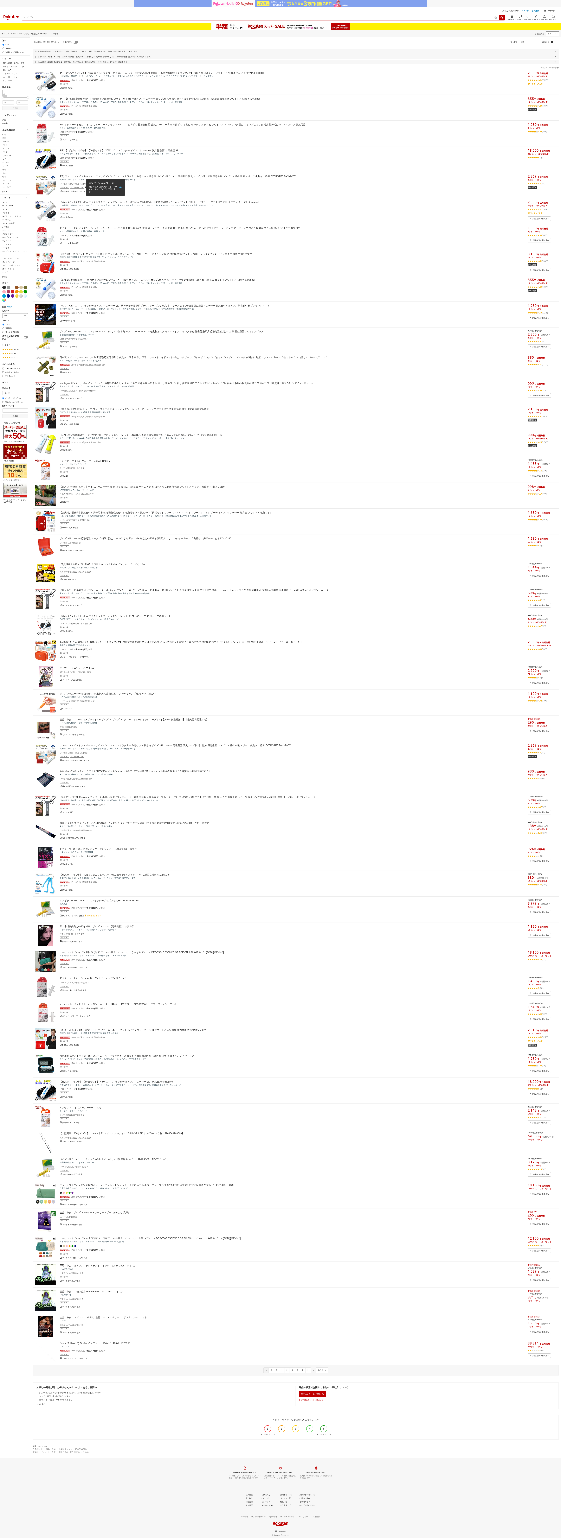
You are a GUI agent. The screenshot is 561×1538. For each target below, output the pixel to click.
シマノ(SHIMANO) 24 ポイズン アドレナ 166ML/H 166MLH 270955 (95, 1343)
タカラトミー (7, 234)
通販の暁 (65, 502)
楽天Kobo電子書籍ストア (72, 942)
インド (5, 152)
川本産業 (5, 227)
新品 (4, 120)
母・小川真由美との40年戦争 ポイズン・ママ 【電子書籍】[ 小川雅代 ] (97, 926)
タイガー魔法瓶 (8, 223)
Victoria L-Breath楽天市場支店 (74, 990)
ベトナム (5, 163)
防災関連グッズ (65, 1449)
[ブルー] (4, 296)
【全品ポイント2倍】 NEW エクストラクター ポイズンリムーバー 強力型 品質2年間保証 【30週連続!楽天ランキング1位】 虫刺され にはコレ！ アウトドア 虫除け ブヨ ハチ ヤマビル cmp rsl (159, 202)
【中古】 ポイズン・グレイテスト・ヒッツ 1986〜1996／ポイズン (100, 1265)
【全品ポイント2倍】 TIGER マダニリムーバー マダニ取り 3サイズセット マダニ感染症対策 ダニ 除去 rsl (115, 874)
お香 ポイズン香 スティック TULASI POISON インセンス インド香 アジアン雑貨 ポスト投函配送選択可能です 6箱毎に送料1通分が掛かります (134, 823)
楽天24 (65, 476)
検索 (16, 108)
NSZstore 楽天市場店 (70, 269)
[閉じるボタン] (555, 51)
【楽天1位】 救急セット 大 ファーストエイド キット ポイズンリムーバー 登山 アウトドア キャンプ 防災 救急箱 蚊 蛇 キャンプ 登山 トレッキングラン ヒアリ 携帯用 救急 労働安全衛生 (156, 254)
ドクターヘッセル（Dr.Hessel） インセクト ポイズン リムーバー (94, 978)
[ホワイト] (12, 287)
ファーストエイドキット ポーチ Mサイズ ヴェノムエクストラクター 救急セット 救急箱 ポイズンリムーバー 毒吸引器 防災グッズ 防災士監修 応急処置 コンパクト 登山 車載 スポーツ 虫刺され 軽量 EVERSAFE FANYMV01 (175, 745)
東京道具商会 (67, 88)
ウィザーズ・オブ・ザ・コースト (14, 253)
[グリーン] (25, 291)
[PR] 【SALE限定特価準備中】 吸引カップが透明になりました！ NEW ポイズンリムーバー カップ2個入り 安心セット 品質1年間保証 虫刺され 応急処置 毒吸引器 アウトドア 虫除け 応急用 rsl (160, 98)
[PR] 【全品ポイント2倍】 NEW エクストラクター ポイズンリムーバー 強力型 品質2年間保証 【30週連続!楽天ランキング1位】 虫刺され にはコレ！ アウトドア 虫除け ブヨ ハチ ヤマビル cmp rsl (162, 73)
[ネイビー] (8, 296)
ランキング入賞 (536, 84)
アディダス (6, 244)
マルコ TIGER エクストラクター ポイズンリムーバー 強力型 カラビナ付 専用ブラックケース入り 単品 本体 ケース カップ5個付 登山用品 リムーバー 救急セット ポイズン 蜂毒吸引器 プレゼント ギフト (165, 305)
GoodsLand (67, 709)
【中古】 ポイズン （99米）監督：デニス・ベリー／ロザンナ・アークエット (105, 1317)
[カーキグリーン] (25, 287)
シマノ (5, 202)
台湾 (4, 170)
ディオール (6, 220)
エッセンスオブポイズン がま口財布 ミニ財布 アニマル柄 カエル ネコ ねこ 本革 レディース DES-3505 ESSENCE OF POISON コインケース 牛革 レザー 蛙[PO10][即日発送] (150, 1238)
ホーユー (5, 230)
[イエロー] (21, 291)
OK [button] (120, 187)
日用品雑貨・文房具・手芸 (44, 1449)
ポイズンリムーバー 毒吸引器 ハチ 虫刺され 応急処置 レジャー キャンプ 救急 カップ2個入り (108, 693)
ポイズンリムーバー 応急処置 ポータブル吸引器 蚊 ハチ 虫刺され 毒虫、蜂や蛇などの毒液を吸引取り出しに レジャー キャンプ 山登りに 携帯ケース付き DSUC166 (145, 538)
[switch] (26, 337)
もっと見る (40, 1404)
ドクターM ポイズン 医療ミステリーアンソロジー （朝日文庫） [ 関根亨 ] (99, 849)
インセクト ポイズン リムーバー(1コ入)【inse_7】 (86, 461)
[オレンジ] (17, 291)
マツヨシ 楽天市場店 (70, 140)
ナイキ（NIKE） (8, 206)
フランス (5, 142)
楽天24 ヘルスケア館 (70, 1123)
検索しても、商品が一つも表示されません (55, 1400)
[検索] (502, 17)
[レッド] (12, 291)
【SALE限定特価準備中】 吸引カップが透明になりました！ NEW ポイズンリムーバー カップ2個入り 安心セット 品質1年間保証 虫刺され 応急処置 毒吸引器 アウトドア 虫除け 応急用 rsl (157, 280)
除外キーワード (8, 406)
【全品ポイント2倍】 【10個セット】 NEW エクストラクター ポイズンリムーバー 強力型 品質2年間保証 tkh (116, 1081)
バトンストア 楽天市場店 (72, 680)
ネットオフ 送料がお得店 (72, 1225)
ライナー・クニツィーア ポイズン (77, 668)
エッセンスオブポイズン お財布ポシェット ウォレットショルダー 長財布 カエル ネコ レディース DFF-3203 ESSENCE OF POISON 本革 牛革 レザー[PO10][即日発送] (147, 1185)
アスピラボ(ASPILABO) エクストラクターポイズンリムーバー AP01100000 (99, 900)
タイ (4, 159)
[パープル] (12, 296)
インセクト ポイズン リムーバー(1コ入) (80, 1107)
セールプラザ (67, 812)
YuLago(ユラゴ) (68, 321)
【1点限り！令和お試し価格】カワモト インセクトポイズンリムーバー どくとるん (103, 564)
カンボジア (6, 187)
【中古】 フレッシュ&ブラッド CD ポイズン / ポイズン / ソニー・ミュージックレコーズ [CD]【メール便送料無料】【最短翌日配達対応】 (136, 719)
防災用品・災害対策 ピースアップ (75, 191)
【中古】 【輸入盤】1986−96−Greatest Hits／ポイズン (93, 1291)
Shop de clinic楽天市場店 (72, 1174)
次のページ (322, 1370)
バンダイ (5, 213)
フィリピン (6, 180)
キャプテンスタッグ (10, 237)
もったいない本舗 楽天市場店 (73, 735)
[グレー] (8, 287)
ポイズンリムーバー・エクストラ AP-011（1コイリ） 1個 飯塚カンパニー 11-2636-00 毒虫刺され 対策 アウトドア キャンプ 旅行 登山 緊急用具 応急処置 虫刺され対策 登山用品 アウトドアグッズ (161, 331)
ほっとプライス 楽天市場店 (73, 550)
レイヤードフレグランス (12, 216)
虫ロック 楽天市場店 (70, 1071)
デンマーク (6, 145)
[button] (550, 11)
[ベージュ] (21, 287)
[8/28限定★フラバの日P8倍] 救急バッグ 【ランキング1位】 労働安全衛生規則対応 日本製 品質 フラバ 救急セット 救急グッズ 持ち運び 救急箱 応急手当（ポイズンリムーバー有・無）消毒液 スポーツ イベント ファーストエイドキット (182, 642)
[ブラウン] (17, 287)
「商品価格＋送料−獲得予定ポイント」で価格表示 (52, 42)
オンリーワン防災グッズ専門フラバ (76, 657)
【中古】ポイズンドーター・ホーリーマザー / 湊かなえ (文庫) (96, 1212)
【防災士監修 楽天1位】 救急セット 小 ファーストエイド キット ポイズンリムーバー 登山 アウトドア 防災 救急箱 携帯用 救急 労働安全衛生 (133, 1030)
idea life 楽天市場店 (70, 528)
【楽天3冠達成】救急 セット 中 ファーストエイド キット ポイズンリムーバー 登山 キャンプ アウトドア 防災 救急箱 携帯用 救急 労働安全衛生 (134, 409)
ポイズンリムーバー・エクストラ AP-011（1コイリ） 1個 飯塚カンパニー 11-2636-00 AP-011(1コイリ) (114, 1159)
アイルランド (7, 184)
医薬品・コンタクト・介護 (44, 1452)
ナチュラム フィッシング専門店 (74, 1359)
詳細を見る (122, 62)
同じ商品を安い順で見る (539, 219)
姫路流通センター (69, 579)
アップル (5, 248)
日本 (4, 138)
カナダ (5, 166)
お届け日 (5, 321)
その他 (86, 1452)
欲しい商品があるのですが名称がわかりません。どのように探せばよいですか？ (70, 1393)
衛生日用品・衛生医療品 (69, 1452)
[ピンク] (4, 291)
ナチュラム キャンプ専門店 (73, 916)
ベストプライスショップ (72, 398)
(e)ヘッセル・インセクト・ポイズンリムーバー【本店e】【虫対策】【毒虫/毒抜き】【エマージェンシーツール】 (119, 1004)
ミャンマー (6, 156)
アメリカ (5, 149)
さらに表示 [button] (7, 81)
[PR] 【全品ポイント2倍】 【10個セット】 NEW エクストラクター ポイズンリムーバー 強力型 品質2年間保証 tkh (119, 150)
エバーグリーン (8, 269)
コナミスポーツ (8, 262)
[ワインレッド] (8, 291)
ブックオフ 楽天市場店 (71, 1281)
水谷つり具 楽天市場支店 (72, 1141)
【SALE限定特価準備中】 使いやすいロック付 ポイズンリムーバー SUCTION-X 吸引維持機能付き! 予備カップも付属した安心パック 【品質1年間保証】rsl (141, 435)
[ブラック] (4, 287)
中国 (4, 135)
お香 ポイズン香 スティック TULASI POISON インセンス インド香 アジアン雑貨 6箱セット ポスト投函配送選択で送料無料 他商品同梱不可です (135, 771)
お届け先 (5, 311)
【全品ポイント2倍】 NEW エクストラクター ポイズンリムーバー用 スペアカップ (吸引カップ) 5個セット (115, 616)
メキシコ (5, 173)
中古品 (5, 123)
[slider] (2, 97)
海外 (10, 307)
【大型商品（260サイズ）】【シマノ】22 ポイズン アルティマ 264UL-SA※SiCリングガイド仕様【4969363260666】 (122, 1133)
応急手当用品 (81, 1449)
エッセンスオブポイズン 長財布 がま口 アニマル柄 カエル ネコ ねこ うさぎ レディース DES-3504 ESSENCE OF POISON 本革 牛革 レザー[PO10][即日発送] (142, 952)
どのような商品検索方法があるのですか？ (55, 1396)
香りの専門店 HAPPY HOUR (73, 786)
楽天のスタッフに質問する (312, 1394)
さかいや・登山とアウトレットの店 (76, 1016)
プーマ (5, 209)
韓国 (4, 177)
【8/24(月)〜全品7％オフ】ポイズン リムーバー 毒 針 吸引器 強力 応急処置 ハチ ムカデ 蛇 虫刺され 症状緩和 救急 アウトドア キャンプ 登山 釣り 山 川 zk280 (142, 486)
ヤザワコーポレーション (12, 265)
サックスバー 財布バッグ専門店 (74, 967)
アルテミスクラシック (11, 258)
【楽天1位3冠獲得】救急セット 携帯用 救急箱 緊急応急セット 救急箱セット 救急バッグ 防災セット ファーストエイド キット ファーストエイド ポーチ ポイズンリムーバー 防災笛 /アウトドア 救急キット (166, 512)
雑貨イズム (66, 372)
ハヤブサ (5, 272)
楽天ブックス (67, 864)
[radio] (3, 45)
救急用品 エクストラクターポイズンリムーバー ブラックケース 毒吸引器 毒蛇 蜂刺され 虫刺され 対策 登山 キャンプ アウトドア (127, 1056)
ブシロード (6, 241)
